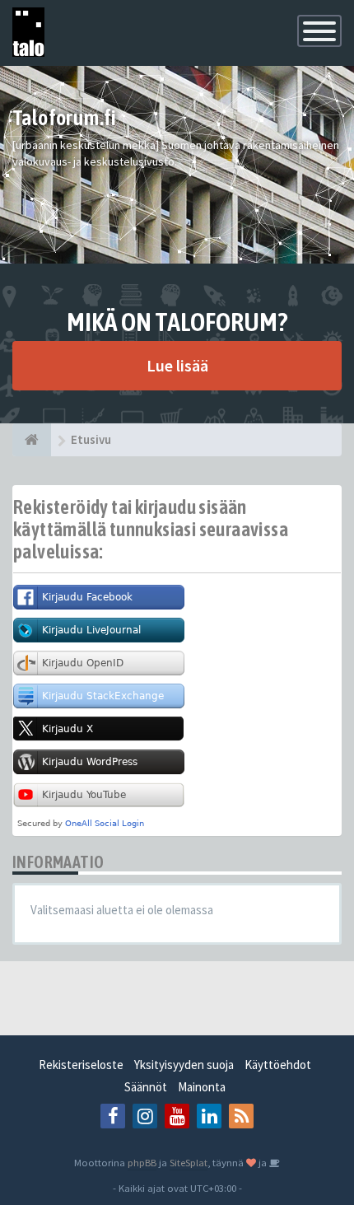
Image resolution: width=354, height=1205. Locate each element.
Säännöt (145, 1087)
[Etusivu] (31, 439)
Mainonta (202, 1087)
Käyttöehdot (278, 1064)
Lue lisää (177, 365)
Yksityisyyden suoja (184, 1064)
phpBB (142, 1162)
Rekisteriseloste (81, 1064)
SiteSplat (188, 1162)
